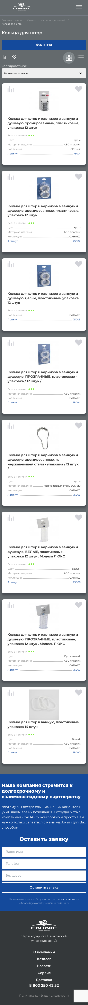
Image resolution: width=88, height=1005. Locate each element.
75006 (76, 582)
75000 (76, 752)
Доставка (44, 980)
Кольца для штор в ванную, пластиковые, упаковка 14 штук (44, 724)
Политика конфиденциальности (44, 995)
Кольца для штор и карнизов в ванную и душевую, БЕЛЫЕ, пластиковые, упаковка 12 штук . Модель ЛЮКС (43, 551)
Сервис (44, 973)
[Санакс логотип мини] (44, 925)
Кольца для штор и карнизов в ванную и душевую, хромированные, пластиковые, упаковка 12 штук (43, 123)
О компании (44, 952)
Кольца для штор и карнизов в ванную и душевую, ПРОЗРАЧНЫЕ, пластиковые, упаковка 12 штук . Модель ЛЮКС (43, 639)
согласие (69, 899)
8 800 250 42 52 (44, 985)
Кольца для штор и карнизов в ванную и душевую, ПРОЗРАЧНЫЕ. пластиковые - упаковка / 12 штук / (43, 376)
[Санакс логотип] (22, 6)
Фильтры (44, 45)
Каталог (44, 959)
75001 (76, 153)
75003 (76, 319)
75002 (76, 241)
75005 (76, 494)
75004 (76, 402)
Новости (44, 966)
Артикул (13, 153)
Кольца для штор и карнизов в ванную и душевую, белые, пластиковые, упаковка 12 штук (43, 298)
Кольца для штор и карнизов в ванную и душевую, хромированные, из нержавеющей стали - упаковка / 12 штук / (43, 462)
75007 (76, 669)
